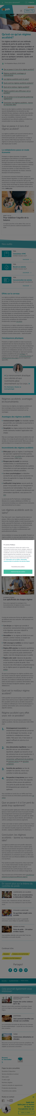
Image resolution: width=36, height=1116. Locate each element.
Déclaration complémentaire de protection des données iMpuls (17, 560)
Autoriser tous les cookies (18, 571)
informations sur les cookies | (13, 559)
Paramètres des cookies (18, 566)
